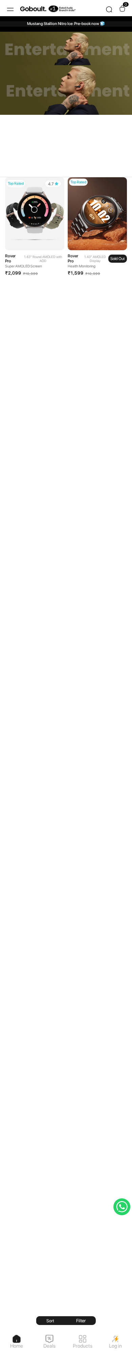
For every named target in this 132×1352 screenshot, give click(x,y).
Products (82, 1346)
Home (16, 1346)
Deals (49, 1346)
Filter (81, 1320)
